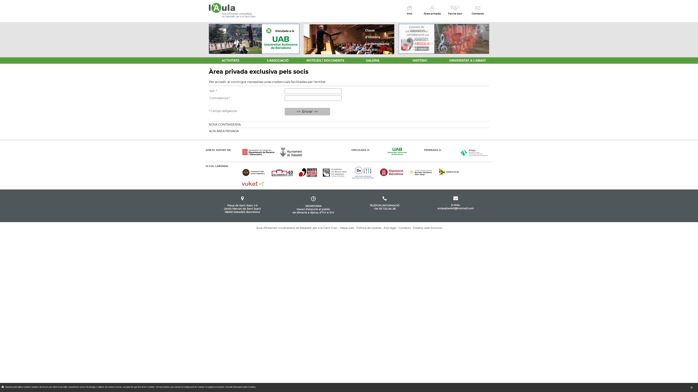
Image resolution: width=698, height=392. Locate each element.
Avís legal (390, 228)
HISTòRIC (420, 60)
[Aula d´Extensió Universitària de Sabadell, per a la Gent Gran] (232, 10)
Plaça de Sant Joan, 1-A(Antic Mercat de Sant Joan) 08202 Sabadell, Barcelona (242, 209)
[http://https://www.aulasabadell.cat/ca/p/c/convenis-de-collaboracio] (444, 39)
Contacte (404, 228)
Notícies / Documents (325, 60)
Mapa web (347, 228)
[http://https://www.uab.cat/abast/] (254, 39)
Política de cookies (368, 228)
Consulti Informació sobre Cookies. (240, 387)
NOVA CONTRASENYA (225, 124)
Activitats (230, 60)
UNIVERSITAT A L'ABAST (467, 60)
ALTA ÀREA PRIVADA (224, 131)
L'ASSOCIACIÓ (278, 60)
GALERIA (372, 60)
